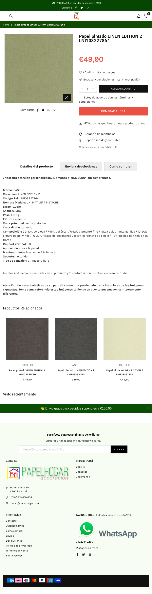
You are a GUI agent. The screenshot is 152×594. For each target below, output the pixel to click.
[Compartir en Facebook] (38, 110)
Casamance (83, 476)
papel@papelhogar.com (25, 503)
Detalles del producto (36, 166)
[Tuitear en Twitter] (43, 110)
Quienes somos (15, 525)
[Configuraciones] (139, 16)
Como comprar (120, 166)
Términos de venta (17, 550)
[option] (39, 68)
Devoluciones (14, 540)
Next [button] (145, 352)
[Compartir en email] (54, 110)
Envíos (10, 535)
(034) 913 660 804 (21, 497)
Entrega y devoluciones (99, 79)
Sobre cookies (14, 555)
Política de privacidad (19, 545)
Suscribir (119, 449)
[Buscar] (11, 16)
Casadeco (81, 471)
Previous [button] (6, 352)
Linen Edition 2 (107, 147)
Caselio (80, 466)
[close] (147, 408)
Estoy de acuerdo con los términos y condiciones (106, 99)
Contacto (11, 520)
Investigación (130, 79)
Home (6, 24)
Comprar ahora (113, 111)
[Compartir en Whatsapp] (49, 110)
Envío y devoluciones (81, 166)
